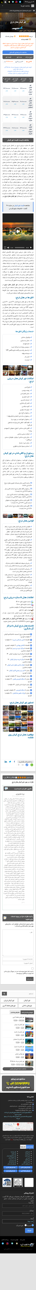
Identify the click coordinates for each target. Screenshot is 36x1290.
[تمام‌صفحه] (5, 248)
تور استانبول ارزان (11, 1155)
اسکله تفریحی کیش (19, 679)
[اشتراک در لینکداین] (5, 761)
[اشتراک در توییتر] (10, 761)
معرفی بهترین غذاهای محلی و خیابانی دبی (21, 10)
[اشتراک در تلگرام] (26, 765)
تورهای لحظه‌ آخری (9, 1005)
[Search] (4, 994)
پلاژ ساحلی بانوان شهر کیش (15, 664)
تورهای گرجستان (12, 1164)
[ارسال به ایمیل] (22, 765)
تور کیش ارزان (9, 1000)
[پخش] (31, 248)
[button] (18, 231)
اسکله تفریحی (20, 690)
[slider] (19, 247)
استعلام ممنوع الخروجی (14, 1112)
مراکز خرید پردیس (18, 648)
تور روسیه (13, 1151)
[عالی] (16, 777)
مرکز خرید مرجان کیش (17, 659)
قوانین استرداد (14, 1240)
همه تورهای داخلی (25, 1167)
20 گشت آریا (7, 1249)
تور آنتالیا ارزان (12, 1157)
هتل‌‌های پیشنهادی (15, 1012)
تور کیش (27, 1000)
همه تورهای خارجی (10, 1167)
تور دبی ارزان (12, 1159)
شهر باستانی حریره (18, 639)
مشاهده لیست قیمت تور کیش (18, 140)
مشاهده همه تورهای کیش (18, 1068)
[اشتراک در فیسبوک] (14, 761)
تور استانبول (26, 1162)
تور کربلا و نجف (12, 1162)
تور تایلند (13, 1153)
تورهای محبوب (29, 1147)
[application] (18, 231)
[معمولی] (23, 777)
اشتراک (29, 1225)
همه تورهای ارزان (10, 1171)
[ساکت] (8, 248)
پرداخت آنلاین (4, 1240)
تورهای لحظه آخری (25, 1171)
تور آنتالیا (27, 1159)
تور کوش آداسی (26, 1164)
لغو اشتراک (20, 1225)
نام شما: (31, 1202)
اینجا (11, 1139)
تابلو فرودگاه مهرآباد (14, 1116)
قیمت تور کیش (19, 205)
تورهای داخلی (27, 1005)
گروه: (32, 1218)
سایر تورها (23, 1147)
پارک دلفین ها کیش (19, 693)
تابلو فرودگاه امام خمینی (26, 1116)
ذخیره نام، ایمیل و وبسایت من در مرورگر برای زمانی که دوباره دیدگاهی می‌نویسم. (19, 972)
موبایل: (31, 1210)
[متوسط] (20, 777)
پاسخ (23, 902)
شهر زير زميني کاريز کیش (17, 670)
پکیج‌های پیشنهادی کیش (27, 1012)
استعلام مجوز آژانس (26, 1112)
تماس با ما (22, 1240)
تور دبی (28, 1157)
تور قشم (27, 1153)
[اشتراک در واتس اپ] (31, 765)
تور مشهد (27, 1155)
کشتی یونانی (20, 645)
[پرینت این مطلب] (18, 764)
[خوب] (18, 777)
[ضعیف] (25, 777)
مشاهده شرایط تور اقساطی (18, 52)
